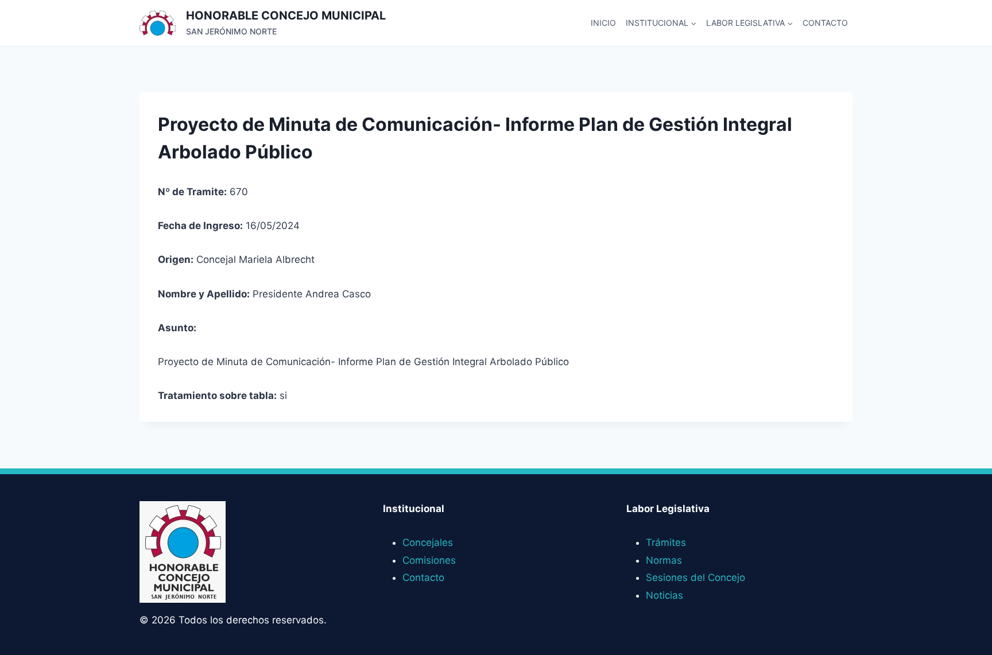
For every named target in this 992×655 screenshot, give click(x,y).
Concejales (427, 542)
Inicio (603, 23)
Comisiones (429, 560)
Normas (664, 560)
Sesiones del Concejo (695, 577)
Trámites (666, 542)
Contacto (825, 23)
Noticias (664, 595)
